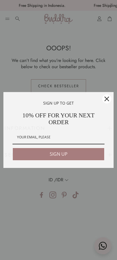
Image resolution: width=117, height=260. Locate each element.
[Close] (107, 99)
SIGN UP (59, 154)
